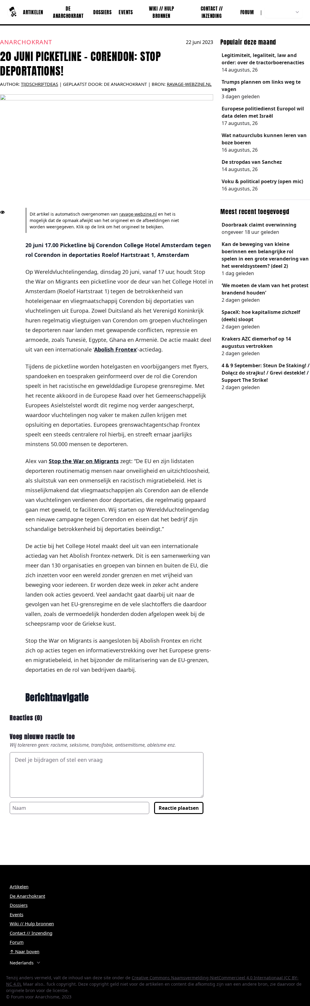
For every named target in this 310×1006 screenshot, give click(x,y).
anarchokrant (26, 42)
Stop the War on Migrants (84, 461)
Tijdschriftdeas (39, 84)
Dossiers (102, 12)
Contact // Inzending (212, 12)
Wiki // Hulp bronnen (161, 12)
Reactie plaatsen (179, 808)
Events (126, 12)
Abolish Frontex (115, 349)
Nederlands (280, 12)
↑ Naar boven (24, 951)
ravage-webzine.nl (189, 84)
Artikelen (33, 12)
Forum (247, 12)
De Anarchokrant (68, 12)
